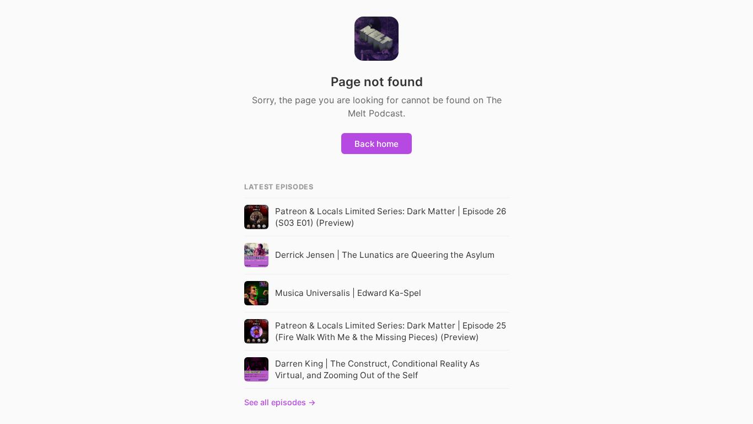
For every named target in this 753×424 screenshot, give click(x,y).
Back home (376, 144)
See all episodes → (280, 402)
